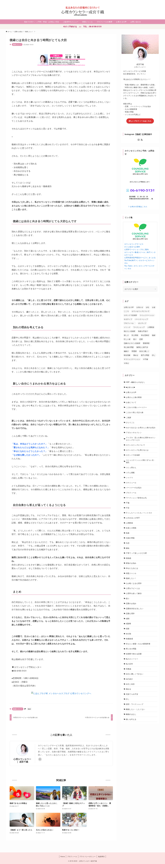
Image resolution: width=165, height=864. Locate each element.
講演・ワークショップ (134, 704)
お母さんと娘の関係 (134, 397)
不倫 (127, 502)
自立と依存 (130, 684)
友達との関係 (131, 527)
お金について (131, 402)
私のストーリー (132, 658)
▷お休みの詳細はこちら (135, 206)
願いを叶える (131, 719)
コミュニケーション (147, 315)
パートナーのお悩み (134, 487)
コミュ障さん (131, 467)
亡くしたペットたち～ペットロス (139, 512)
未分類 (128, 633)
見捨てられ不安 (132, 694)
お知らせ (139, 307)
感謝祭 (128, 623)
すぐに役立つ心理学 (132, 247)
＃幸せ (126, 363)
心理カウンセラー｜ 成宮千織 (22, 760)
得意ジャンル (131, 573)
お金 (153, 307)
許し (153, 355)
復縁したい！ (17, 44)
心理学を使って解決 (134, 593)
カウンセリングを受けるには (137, 450)
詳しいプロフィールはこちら (140, 121)
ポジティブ (142, 323)
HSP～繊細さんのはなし (135, 382)
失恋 (127, 543)
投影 (127, 628)
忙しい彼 (127, 339)
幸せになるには (132, 568)
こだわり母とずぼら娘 (134, 412)
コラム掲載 (130, 472)
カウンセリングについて (140, 311)
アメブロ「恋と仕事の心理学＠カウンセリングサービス (141, 438)
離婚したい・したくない (135, 709)
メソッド (127, 327)
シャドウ (129, 477)
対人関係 (135, 335)
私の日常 (129, 663)
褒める (135, 355)
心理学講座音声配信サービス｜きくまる (140, 257)
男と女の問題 (131, 648)
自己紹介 (129, 679)
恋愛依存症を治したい (134, 608)
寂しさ (126, 335)
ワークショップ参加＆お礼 (136, 497)
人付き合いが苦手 (133, 517)
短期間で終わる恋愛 (134, 653)
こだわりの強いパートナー (136, 407)
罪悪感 (134, 351)
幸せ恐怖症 (145, 335)
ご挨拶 (128, 417)
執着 (127, 533)
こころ (126, 311)
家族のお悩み (131, 563)
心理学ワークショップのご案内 (136, 249)
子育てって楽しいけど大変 (136, 553)
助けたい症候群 (129, 331)
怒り (135, 339)
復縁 (29, 709)
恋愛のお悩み (131, 603)
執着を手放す (143, 331)
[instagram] (151, 1)
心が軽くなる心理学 (134, 583)
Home (62, 856)
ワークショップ (139, 327)
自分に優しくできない (134, 674)
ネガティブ (128, 319)
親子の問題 (145, 355)
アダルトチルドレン (134, 432)
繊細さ (126, 351)
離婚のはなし (131, 714)
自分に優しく (144, 351)
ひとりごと (130, 422)
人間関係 (150, 327)
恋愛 (141, 339)
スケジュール (131, 482)
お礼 (147, 307)
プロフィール (129, 323)
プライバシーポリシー (87, 856)
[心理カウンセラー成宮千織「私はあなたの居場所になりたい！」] (82, 11)
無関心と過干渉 (142, 347)
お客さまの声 (129, 307)
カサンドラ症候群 (130, 315)
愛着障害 (146, 343)
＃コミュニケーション (132, 359)
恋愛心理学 (130, 613)
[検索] (157, 1)
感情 (127, 618)
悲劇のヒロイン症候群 (132, 343)
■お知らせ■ (130, 387)
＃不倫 (145, 359)
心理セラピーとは (133, 588)
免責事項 (101, 856)
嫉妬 (127, 548)
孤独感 (128, 558)
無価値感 (129, 638)
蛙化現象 (127, 355)
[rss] (154, 1)
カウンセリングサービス (133, 244)
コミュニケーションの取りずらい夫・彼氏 (141, 461)
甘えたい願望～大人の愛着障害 (138, 643)
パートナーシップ (141, 319)
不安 (127, 507)
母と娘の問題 (129, 347)
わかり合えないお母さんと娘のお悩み (141, 427)
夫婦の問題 (130, 538)
